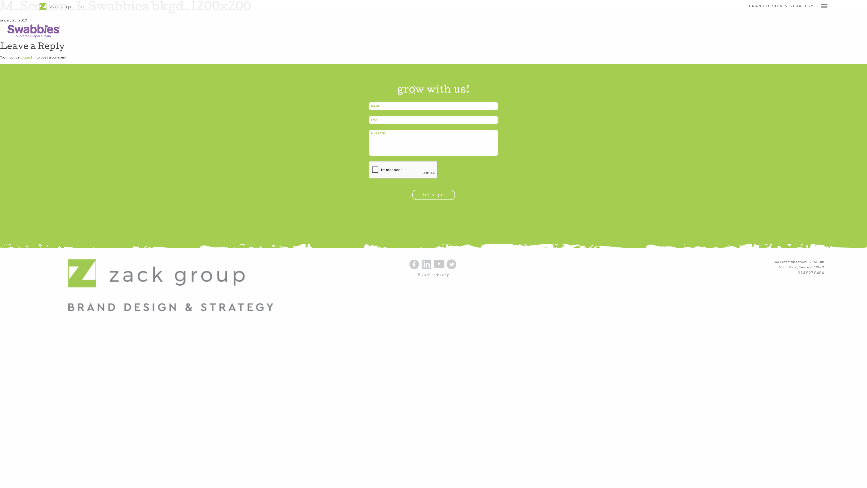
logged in (28, 57)
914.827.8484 (811, 273)
